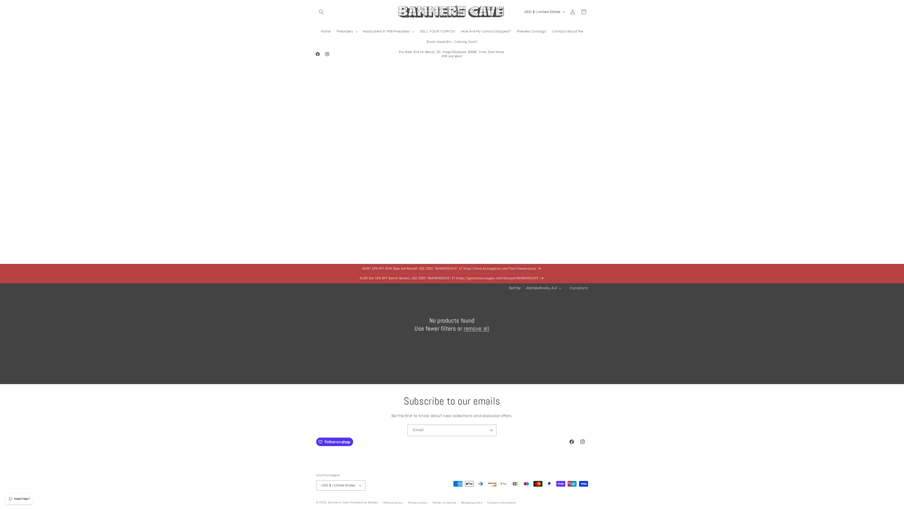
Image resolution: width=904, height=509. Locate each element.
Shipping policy (472, 502)
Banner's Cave (338, 502)
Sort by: (515, 288)
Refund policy (393, 502)
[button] (321, 11)
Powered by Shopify (364, 502)
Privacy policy (418, 502)
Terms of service (444, 502)
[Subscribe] (490, 430)
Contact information (501, 502)
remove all (476, 328)
